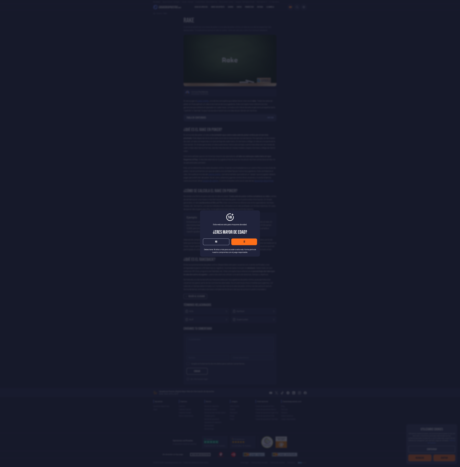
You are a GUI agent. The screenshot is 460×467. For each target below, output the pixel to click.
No (216, 241)
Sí (244, 241)
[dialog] (230, 233)
